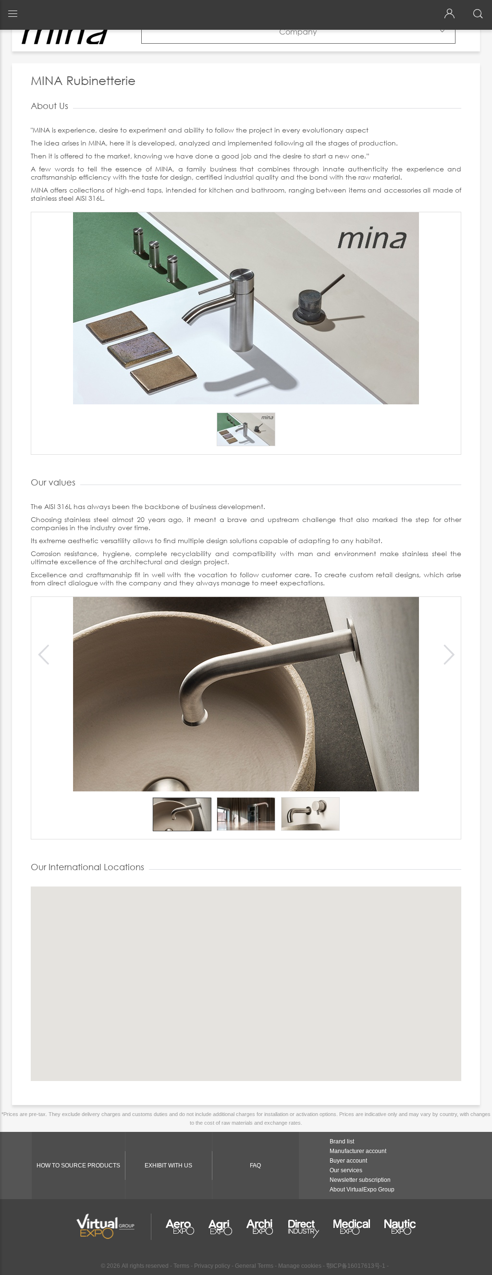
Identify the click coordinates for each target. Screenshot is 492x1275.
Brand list (342, 1141)
